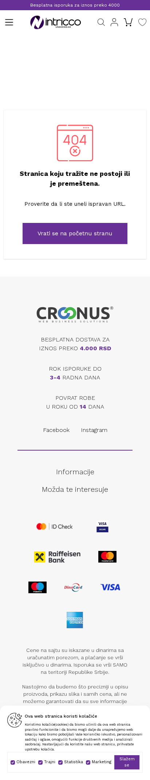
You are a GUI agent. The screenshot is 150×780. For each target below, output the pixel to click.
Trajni (49, 762)
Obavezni (25, 762)
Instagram (94, 429)
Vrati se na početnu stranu (75, 233)
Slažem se (127, 762)
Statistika (73, 762)
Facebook (56, 429)
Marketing (101, 762)
